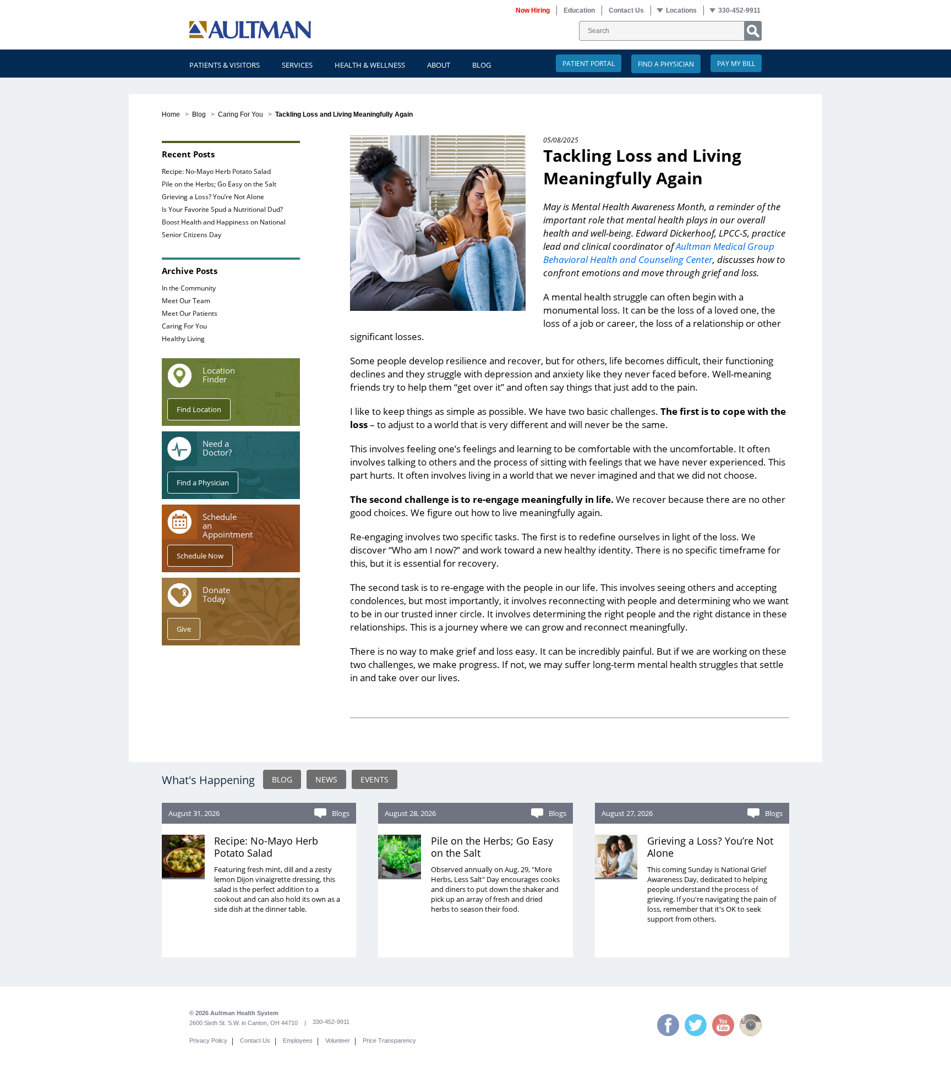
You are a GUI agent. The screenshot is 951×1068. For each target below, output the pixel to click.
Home (171, 114)
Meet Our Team (186, 300)
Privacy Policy (208, 1040)
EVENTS (374, 779)
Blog (481, 65)
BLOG (282, 779)
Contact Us (255, 1040)
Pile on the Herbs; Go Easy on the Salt (219, 183)
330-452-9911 (331, 1021)
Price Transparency (389, 1040)
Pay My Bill (736, 63)
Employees (298, 1040)
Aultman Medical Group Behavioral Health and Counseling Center (658, 253)
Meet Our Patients (189, 313)
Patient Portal (588, 63)
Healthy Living (183, 338)
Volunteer (337, 1040)
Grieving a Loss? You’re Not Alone (213, 196)
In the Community (189, 287)
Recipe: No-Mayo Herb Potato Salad (216, 171)
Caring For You (240, 114)
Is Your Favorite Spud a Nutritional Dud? (222, 209)
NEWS (326, 779)
